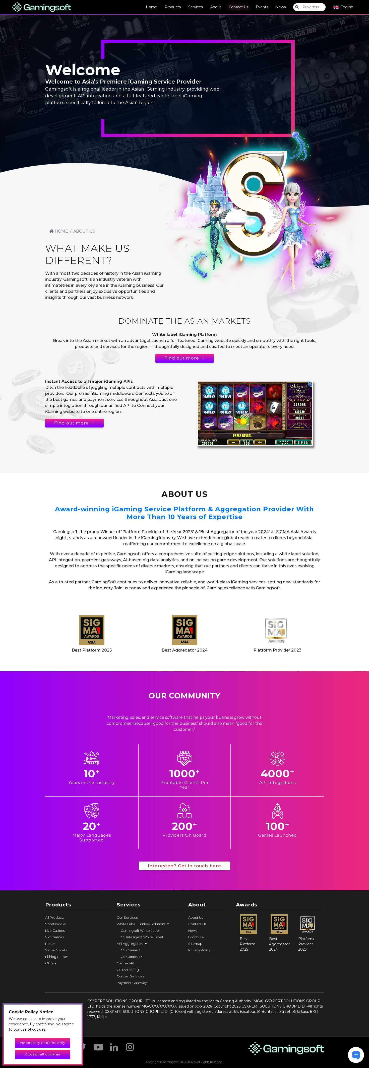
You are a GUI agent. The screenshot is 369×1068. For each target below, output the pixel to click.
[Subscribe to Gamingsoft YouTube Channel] (97, 1045)
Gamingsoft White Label (140, 931)
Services (195, 7)
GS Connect (131, 950)
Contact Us (238, 7)
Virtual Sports (56, 950)
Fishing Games (56, 957)
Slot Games (54, 937)
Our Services (127, 917)
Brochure (196, 937)
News (281, 7)
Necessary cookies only (42, 1043)
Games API (125, 963)
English (346, 7)
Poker (50, 944)
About (215, 7)
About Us (195, 917)
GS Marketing (128, 970)
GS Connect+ (131, 957)
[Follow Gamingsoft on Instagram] (130, 1045)
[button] (149, 924)
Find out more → (184, 358)
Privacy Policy (199, 950)
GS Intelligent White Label (142, 937)
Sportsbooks (55, 924)
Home (151, 7)
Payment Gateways (132, 983)
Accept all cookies (42, 1054)
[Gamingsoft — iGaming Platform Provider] (41, 7)
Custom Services (130, 976)
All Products (54, 917)
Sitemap (195, 944)
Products (173, 7)
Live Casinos (55, 931)
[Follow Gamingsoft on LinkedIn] (113, 1045)
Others (50, 963)
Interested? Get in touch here (184, 865)
